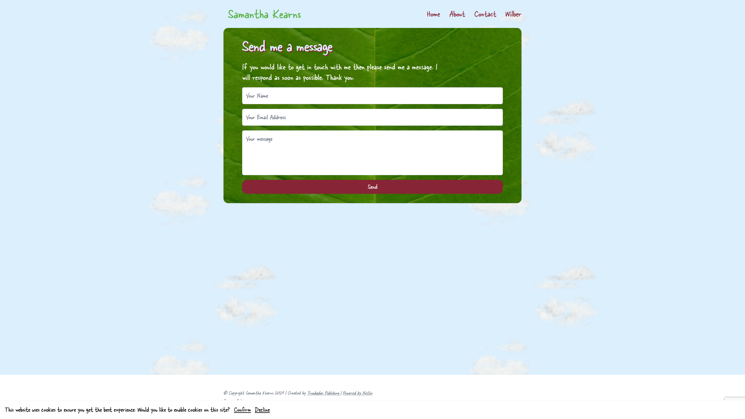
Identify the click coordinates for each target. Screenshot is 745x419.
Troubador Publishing (323, 393)
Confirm (242, 409)
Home (433, 14)
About (457, 14)
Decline (262, 409)
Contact (485, 14)
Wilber (513, 14)
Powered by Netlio (357, 393)
